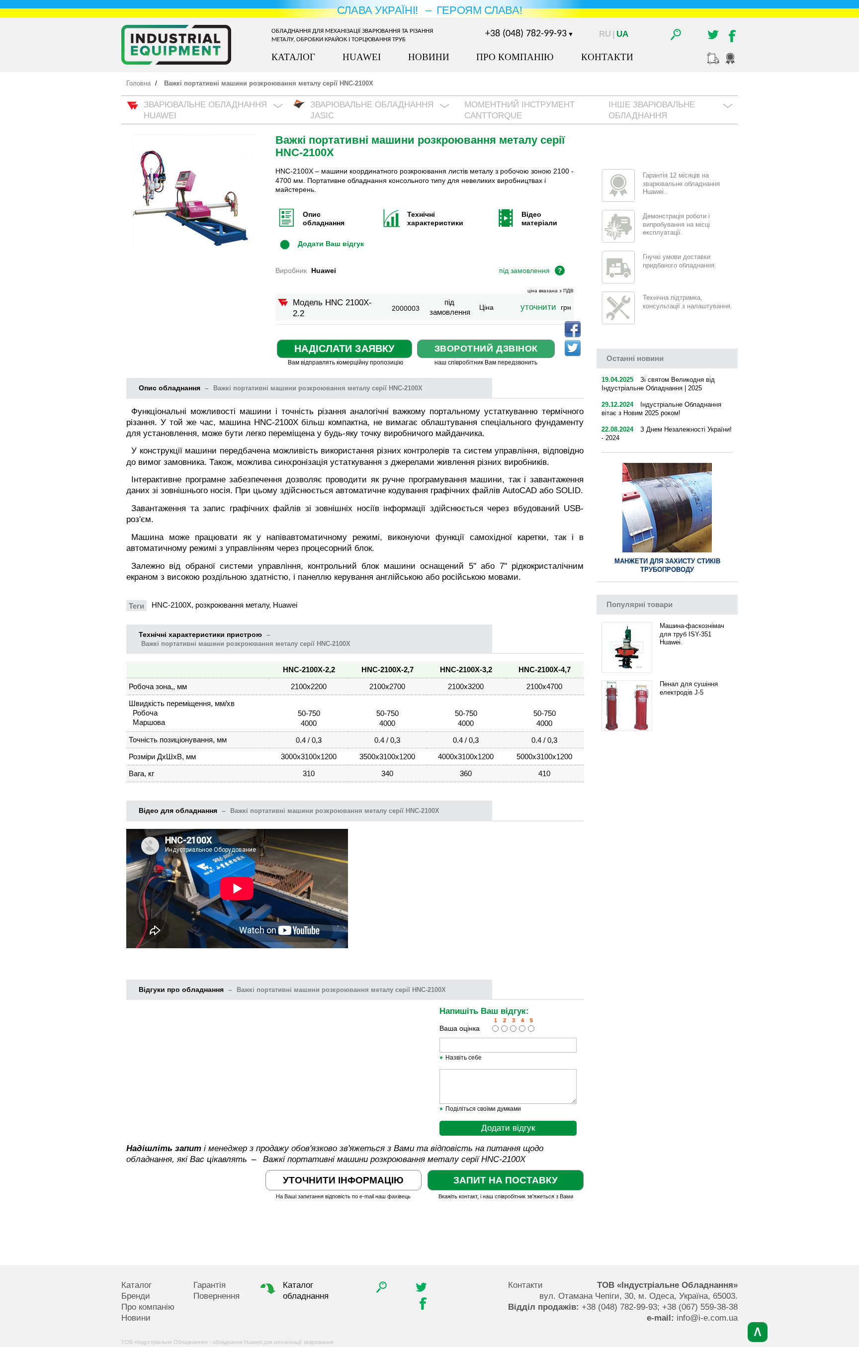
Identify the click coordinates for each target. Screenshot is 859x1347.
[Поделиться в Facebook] (573, 329)
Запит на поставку (505, 1180)
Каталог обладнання (306, 1290)
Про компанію (515, 57)
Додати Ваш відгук (331, 244)
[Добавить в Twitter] (573, 348)
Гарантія (209, 1285)
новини (635, 358)
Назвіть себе (460, 1058)
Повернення (216, 1296)
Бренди (135, 1296)
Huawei (362, 57)
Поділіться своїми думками (480, 1109)
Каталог (293, 57)
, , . (638, 1296)
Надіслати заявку (344, 348)
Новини (428, 57)
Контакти (607, 57)
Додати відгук (508, 1128)
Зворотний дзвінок (486, 349)
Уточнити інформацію (343, 1180)
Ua (622, 34)
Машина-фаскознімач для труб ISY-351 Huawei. (692, 634)
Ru (605, 34)
